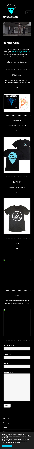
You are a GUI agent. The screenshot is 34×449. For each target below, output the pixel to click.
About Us (6, 418)
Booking (6, 423)
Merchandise (8, 432)
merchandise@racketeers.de (21, 52)
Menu (28, 12)
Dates (5, 427)
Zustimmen (7, 446)
